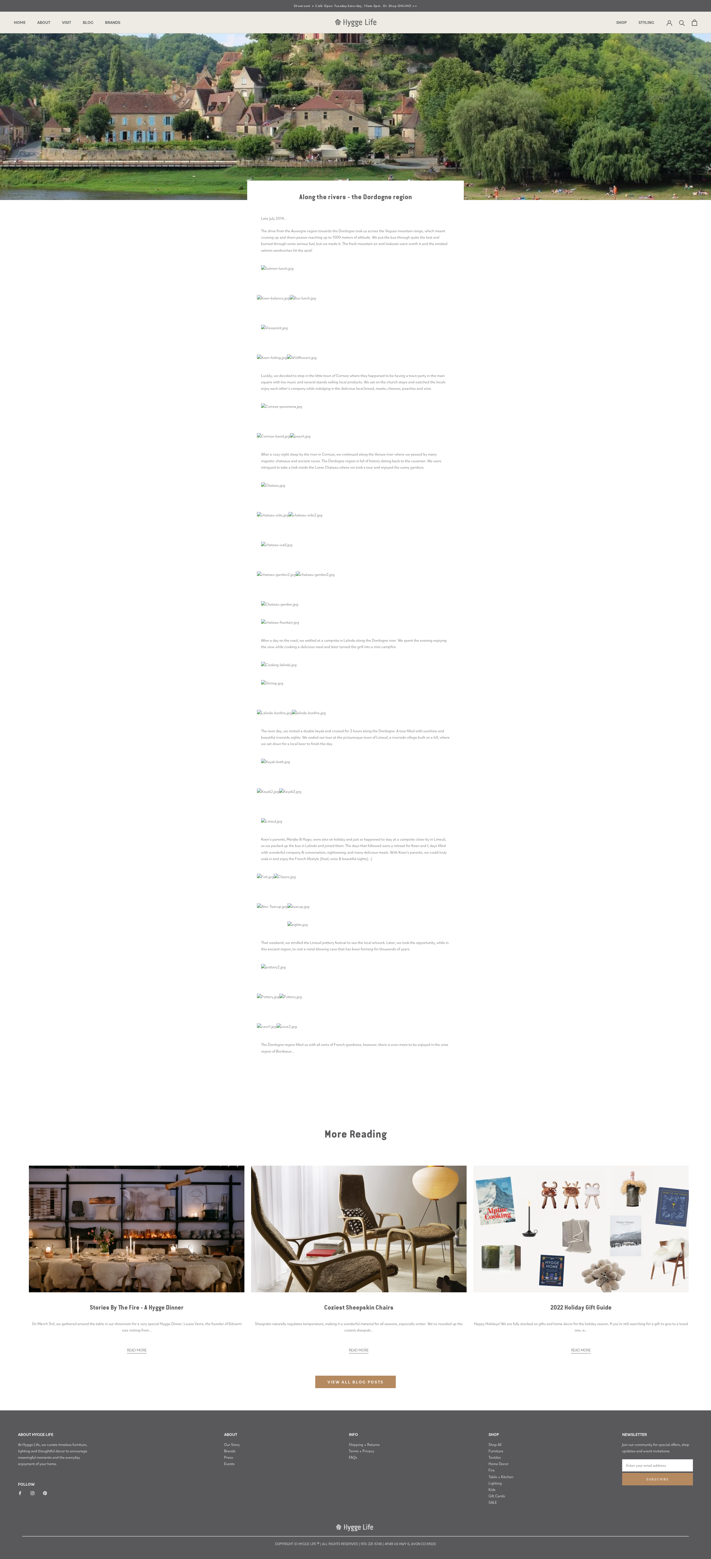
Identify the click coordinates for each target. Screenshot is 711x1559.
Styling (646, 22)
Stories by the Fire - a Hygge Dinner (137, 1307)
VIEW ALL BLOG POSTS (355, 1382)
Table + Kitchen (501, 1476)
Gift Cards (497, 1495)
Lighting (495, 1483)
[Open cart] (694, 22)
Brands (112, 22)
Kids (492, 1489)
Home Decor (499, 1463)
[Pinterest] (45, 1493)
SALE (493, 1502)
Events (229, 1463)
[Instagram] (32, 1493)
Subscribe (657, 1479)
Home (20, 22)
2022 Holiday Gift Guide (581, 1307)
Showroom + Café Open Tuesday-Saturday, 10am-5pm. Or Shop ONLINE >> (355, 6)
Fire (492, 1470)
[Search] (682, 23)
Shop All (495, 1444)
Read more (137, 1350)
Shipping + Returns (364, 1444)
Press (228, 1457)
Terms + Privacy (361, 1450)
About (43, 22)
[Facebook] (20, 1493)
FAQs (353, 1457)
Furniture (496, 1450)
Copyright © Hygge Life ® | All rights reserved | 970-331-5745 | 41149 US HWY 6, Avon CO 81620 (355, 1543)
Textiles (495, 1457)
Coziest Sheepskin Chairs (359, 1307)
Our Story (232, 1444)
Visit (66, 22)
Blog (88, 22)
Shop (621, 22)
